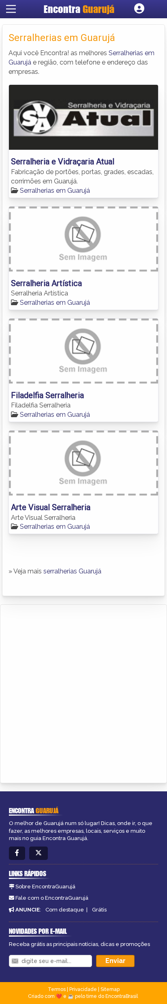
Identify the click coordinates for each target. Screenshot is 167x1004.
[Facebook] (17, 853)
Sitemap (110, 989)
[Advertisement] (83, 692)
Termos (57, 989)
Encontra (79, 9)
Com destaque (64, 910)
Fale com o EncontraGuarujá (51, 898)
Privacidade (83, 989)
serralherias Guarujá (72, 571)
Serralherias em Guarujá (55, 190)
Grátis (99, 910)
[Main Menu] (11, 9)
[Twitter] (38, 853)
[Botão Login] (139, 9)
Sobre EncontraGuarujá (45, 886)
